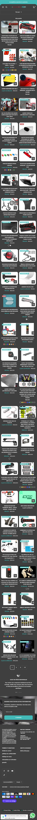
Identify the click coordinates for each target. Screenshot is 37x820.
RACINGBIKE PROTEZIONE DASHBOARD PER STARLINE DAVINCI (27, 450)
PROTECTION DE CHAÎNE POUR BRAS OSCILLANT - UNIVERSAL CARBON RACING (27, 190)
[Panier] (34, 7)
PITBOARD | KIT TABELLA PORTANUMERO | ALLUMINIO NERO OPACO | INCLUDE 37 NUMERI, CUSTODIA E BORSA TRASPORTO (27, 424)
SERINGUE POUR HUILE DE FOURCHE (9, 421)
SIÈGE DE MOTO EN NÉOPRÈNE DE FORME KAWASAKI (27, 213)
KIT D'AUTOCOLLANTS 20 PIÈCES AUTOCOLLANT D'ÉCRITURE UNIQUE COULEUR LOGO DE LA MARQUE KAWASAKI (27, 480)
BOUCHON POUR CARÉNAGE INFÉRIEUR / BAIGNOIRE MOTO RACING (27, 90)
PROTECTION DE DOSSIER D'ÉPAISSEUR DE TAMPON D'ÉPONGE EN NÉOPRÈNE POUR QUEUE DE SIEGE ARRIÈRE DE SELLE (27, 140)
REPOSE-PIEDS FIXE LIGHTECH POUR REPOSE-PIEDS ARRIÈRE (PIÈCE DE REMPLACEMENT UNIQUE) (27, 312)
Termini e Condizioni (28, 810)
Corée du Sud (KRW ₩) (8, 782)
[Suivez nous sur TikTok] (4, 775)
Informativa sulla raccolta (8, 818)
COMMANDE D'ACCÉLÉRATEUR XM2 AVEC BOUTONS (27, 531)
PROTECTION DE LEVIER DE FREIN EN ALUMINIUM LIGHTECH (9, 338)
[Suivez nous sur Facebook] (4, 771)
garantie (4, 762)
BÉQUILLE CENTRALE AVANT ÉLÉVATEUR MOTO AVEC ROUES (27, 265)
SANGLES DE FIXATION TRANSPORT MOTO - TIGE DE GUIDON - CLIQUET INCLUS (9, 507)
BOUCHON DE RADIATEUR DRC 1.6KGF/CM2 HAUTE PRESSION (9, 265)
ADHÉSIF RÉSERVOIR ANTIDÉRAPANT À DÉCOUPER (27, 113)
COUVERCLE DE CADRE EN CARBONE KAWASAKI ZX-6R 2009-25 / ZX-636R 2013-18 (9, 532)
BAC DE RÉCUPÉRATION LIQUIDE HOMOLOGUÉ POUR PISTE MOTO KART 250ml (10, 114)
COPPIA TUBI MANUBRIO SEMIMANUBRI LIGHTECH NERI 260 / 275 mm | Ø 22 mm (27, 364)
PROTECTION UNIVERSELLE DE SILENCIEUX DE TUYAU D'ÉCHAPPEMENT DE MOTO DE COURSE (9, 140)
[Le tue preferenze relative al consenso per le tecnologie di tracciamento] (3, 817)
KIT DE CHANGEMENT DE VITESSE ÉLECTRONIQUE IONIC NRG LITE (27, 655)
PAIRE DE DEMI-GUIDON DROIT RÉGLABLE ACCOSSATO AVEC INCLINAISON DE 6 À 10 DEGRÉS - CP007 (10, 451)
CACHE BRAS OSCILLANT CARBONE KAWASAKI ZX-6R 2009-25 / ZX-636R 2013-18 (9, 479)
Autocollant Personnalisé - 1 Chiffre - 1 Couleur (10, 64)
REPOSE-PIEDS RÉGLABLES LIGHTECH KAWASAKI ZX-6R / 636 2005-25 (9, 656)
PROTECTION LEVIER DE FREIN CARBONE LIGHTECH (9, 631)
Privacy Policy (7, 810)
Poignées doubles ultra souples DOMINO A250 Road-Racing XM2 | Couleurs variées (27, 237)
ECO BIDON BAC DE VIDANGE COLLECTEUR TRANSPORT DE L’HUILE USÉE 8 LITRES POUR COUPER (9, 365)
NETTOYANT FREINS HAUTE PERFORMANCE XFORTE (27, 338)
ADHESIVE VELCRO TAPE (27, 287)
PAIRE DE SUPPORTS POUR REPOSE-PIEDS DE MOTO (9, 213)
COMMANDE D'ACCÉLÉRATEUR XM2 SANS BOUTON (9, 287)
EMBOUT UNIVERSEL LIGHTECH (27, 607)
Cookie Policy (16, 810)
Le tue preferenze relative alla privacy (16, 815)
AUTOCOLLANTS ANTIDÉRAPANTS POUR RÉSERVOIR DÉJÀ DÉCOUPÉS (9, 310)
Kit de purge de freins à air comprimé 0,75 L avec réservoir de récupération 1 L (9, 556)
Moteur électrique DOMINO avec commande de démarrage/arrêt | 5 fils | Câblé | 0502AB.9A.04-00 (9, 582)
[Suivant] (25, 667)
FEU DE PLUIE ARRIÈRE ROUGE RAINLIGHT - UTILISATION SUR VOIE (27, 165)
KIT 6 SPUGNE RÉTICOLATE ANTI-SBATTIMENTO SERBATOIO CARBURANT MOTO (9, 190)
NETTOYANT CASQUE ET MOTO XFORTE (9, 608)
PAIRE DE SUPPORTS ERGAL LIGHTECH (9, 164)
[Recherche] (6, 7)
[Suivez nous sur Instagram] (8, 771)
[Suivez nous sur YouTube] (12, 771)
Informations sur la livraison (9, 759)
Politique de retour (7, 756)
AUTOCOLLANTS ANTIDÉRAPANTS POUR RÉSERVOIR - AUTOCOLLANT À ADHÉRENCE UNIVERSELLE (9, 238)
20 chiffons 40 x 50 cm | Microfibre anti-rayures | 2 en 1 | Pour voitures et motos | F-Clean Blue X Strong (27, 557)
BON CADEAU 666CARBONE (27, 505)
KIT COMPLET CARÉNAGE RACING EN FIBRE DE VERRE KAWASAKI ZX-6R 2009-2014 (27, 582)
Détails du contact (6, 750)
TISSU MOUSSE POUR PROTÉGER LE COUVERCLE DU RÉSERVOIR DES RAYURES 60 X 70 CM (27, 65)
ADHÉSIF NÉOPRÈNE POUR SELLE (9, 88)
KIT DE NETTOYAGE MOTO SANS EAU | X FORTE (27, 631)
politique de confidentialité (9, 753)
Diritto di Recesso (24, 750)
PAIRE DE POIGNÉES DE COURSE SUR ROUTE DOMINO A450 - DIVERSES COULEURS (27, 37)
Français (18, 782)
